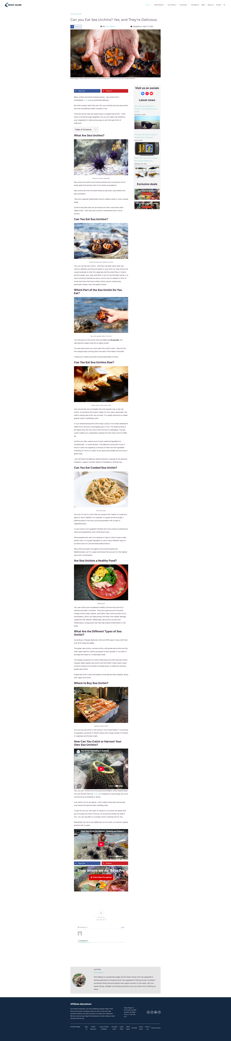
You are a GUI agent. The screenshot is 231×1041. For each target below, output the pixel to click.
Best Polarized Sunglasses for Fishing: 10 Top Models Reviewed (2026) (145, 109)
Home (72, 14)
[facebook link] (152, 1012)
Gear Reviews (158, 5)
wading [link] (96, 794)
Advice (148, 5)
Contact (218, 5)
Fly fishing (183, 5)
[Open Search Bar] (224, 5)
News (203, 5)
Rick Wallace (110, 26)
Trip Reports (195, 5)
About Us (210, 5)
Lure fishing (171, 5)
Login (122, 927)
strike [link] (86, 100)
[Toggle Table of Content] (95, 129)
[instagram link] (148, 1012)
